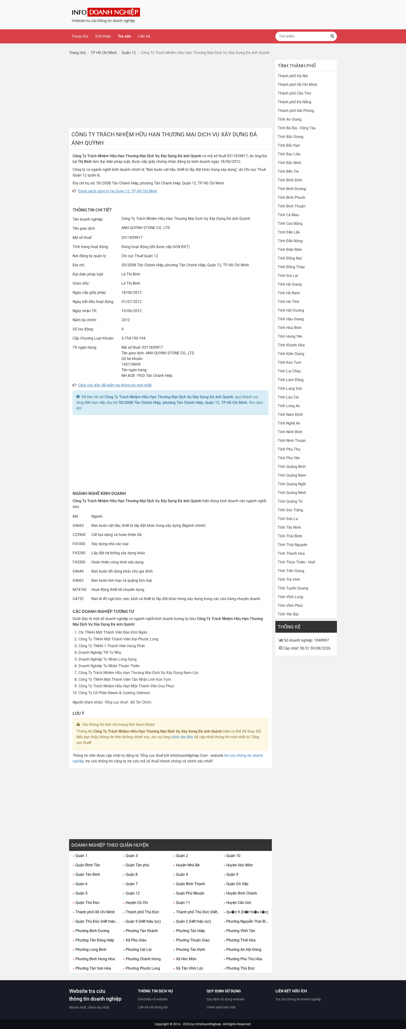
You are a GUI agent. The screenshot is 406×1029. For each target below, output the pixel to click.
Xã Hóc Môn (184, 959)
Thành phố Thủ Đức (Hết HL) (196, 912)
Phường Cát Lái (137, 949)
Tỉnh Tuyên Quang (293, 588)
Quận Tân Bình (86, 874)
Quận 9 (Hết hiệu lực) (142, 921)
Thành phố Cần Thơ (294, 93)
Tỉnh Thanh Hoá (291, 553)
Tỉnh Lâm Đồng (291, 380)
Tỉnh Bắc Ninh (289, 163)
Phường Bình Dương (91, 931)
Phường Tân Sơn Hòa (92, 968)
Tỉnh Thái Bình (290, 536)
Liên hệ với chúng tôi (153, 1007)
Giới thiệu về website (153, 999)
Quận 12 (131, 893)
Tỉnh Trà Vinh (289, 579)
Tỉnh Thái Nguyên (292, 545)
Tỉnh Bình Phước (291, 197)
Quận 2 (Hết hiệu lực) (192, 921)
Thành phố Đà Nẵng (294, 102)
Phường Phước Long (141, 968)
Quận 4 (180, 874)
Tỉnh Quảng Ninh (292, 492)
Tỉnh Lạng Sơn (290, 388)
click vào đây (182, 737)
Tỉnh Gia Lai (288, 275)
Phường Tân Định (189, 949)
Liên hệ (144, 36)
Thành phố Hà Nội (293, 76)
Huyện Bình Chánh (240, 893)
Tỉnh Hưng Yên (290, 336)
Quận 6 (80, 884)
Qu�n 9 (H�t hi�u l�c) (245, 912)
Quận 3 (130, 855)
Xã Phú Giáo (134, 940)
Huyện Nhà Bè (186, 865)
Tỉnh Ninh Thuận (292, 440)
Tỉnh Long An (289, 406)
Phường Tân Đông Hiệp (93, 940)
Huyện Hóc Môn (238, 865)
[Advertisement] (170, 93)
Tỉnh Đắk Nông (290, 241)
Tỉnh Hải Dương (291, 310)
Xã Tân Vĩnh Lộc (188, 968)
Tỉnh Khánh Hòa (291, 345)
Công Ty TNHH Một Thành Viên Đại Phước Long (118, 639)
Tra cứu (124, 36)
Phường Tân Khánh (140, 931)
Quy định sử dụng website (225, 999)
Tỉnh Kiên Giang (291, 354)
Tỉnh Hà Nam (289, 293)
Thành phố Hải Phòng (296, 110)
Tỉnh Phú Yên (289, 458)
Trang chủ (79, 36)
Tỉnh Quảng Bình (292, 466)
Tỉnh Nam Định (290, 414)
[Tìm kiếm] (332, 36)
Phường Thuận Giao (191, 940)
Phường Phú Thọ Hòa (242, 959)
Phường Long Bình (89, 949)
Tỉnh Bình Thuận (291, 206)
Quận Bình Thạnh (189, 884)
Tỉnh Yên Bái (288, 614)
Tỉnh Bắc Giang (290, 136)
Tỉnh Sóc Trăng (290, 510)
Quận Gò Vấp (235, 884)
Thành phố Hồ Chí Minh (94, 912)
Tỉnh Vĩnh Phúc (290, 605)
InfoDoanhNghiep (208, 1024)
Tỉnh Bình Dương (292, 189)
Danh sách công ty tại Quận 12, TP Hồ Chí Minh (117, 191)
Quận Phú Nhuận (188, 893)
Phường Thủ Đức (239, 968)
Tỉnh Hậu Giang (291, 319)
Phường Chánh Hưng (142, 959)
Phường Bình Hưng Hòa (94, 959)
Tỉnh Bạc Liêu (289, 154)
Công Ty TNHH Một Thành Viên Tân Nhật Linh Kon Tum (124, 679)
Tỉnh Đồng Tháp (291, 267)
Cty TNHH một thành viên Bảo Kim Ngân (112, 632)
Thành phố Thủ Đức (141, 912)
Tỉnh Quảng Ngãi (292, 484)
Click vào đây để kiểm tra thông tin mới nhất (115, 385)
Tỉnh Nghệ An (289, 423)
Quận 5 (80, 893)
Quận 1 (80, 855)
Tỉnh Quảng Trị (290, 501)
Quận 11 (181, 902)
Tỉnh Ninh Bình (290, 432)
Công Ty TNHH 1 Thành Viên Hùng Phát (111, 646)
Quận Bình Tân (86, 865)
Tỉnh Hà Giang (290, 284)
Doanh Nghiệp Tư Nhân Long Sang (107, 659)
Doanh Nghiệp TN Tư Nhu (99, 652)
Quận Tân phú (136, 865)
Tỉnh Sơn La (288, 518)
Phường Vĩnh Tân (239, 931)
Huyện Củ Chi (135, 902)
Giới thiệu (103, 36)
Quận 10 (231, 855)
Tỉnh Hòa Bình (289, 327)
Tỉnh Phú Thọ (289, 449)
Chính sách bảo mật (221, 1007)
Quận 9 (230, 874)
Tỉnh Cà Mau (288, 215)
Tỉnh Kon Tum (289, 362)
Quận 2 (180, 855)
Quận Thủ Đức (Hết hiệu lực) (96, 921)
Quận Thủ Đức (86, 902)
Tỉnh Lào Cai (288, 397)
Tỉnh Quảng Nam (292, 475)
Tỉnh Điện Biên (290, 249)
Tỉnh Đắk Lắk (289, 232)
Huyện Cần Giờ (237, 902)
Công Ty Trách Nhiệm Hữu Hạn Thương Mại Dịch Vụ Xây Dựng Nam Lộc (138, 672)
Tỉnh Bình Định (290, 180)
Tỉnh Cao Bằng (290, 223)
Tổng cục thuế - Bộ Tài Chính (127, 702)
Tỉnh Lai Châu (289, 371)
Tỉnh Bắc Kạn (289, 145)
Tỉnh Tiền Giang (291, 571)
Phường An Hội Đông (242, 949)
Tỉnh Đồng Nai (290, 258)
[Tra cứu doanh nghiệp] (106, 14)
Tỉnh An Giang (289, 119)
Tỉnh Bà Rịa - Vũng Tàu (297, 128)
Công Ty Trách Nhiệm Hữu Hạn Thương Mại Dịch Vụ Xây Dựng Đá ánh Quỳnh (169, 397)
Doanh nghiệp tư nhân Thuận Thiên (109, 666)
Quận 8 (130, 874)
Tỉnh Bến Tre (288, 171)
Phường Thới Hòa (239, 940)
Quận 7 (130, 884)
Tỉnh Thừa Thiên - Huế (296, 562)
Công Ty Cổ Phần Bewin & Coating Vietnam (114, 693)
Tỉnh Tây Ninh (289, 527)
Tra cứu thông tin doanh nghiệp (298, 999)
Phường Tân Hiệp (189, 931)
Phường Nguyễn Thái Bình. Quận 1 (246, 921)
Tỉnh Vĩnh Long (290, 597)
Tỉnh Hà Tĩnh (288, 301)
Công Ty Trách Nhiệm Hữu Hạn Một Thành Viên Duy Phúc (126, 686)
